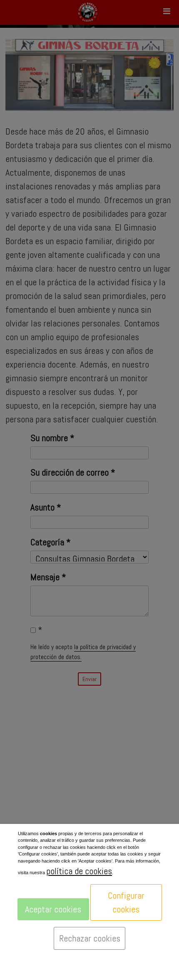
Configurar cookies (126, 902)
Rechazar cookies (89, 938)
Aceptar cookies (53, 909)
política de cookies (79, 871)
